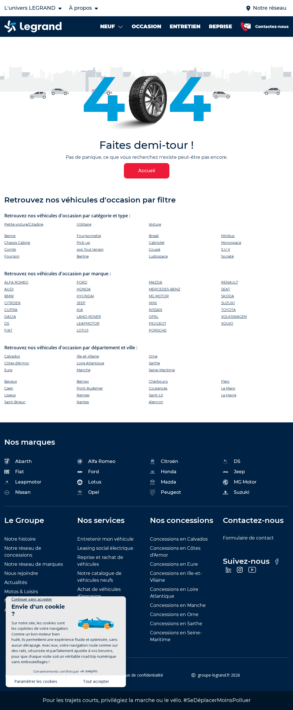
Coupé (154, 249)
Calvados (12, 356)
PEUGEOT (157, 323)
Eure (8, 370)
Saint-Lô (156, 395)
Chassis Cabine (17, 242)
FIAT (8, 330)
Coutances (158, 388)
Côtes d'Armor (16, 363)
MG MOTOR (159, 296)
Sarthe (154, 363)
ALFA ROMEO (16, 282)
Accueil (146, 170)
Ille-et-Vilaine (88, 356)
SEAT (225, 289)
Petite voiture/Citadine (23, 224)
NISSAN (155, 310)
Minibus (228, 236)
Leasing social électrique (105, 548)
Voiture (155, 224)
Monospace (231, 242)
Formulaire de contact (248, 538)
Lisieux (10, 395)
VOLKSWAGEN (234, 316)
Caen (8, 388)
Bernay (83, 381)
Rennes (83, 395)
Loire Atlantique (90, 363)
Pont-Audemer (90, 388)
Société (227, 256)
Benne (9, 236)
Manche (83, 370)
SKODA (227, 296)
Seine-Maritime (162, 370)
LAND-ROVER (89, 316)
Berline (83, 256)
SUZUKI (228, 303)
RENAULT (229, 282)
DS (6, 323)
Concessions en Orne (174, 614)
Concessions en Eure (174, 564)
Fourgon (11, 256)
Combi (10, 249)
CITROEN (12, 303)
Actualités (15, 582)
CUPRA (10, 310)
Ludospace (158, 256)
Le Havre (228, 395)
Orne (153, 356)
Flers (225, 381)
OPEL (154, 316)
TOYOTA (228, 310)
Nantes (83, 402)
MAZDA (155, 282)
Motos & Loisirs (21, 591)
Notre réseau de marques (33, 564)
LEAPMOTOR (88, 323)
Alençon (156, 402)
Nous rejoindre (21, 573)
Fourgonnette (89, 236)
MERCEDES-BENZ (164, 289)
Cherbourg (158, 381)
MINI (153, 303)
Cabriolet (157, 242)
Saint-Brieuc (14, 402)
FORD (82, 282)
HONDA (84, 289)
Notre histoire (20, 539)
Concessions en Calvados (179, 539)
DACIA (10, 316)
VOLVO (227, 323)
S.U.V (225, 249)
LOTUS (82, 330)
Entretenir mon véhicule (105, 539)
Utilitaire (84, 224)
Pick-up (83, 242)
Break (154, 236)
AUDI (9, 289)
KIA (80, 310)
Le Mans (228, 388)
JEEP (81, 303)
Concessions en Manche (178, 605)
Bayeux (10, 381)
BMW (9, 296)
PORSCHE (158, 330)
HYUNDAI (85, 296)
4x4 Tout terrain (90, 249)
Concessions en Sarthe (176, 623)
